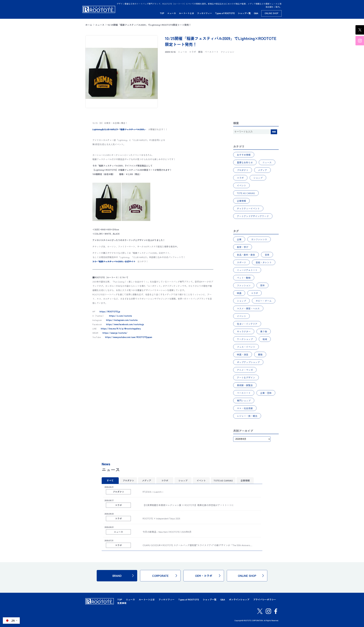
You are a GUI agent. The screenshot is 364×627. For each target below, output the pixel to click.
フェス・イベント (246, 346)
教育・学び (242, 247)
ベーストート (244, 393)
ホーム (88, 24)
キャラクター (244, 331)
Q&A (256, 13)
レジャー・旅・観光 (247, 416)
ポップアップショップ (248, 362)
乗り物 (263, 331)
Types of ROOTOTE (225, 13)
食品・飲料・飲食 (246, 254)
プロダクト (242, 170)
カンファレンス (259, 239)
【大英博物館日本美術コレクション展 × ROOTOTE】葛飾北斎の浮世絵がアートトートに (188, 505)
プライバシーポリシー (264, 599)
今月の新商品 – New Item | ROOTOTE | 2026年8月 (167, 531)
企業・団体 (266, 393)
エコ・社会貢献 (245, 408)
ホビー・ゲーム (264, 300)
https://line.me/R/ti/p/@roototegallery (121, 328)
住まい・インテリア (247, 323)
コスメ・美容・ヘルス (248, 308)
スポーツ (241, 262)
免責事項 (121, 603)
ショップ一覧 (244, 13)
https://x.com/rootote (120, 315)
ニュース (171, 13)
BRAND (117, 576)
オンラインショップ (239, 599)
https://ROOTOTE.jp (110, 311)
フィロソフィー (204, 13)
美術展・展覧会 (245, 385)
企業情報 (241, 200)
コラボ (240, 177)
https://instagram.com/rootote (121, 319)
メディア (262, 170)
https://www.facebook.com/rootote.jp (125, 324)
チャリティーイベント (248, 208)
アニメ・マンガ (245, 370)
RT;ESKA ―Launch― (153, 491)
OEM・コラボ (203, 576)
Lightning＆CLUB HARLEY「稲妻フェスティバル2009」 (119, 129)
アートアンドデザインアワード (253, 216)
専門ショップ (244, 400)
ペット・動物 (244, 277)
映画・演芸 (242, 354)
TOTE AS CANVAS (246, 193)
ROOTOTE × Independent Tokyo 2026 (161, 518)
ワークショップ (245, 339)
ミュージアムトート (247, 270)
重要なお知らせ (245, 162)
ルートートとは (186, 13)
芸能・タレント (264, 262)
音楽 (267, 254)
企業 (239, 239)
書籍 (260, 354)
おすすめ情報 (244, 154)
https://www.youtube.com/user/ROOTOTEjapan (128, 337)
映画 (239, 293)
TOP (162, 13)
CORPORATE (160, 576)
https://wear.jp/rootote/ (115, 332)
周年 (262, 285)
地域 (264, 339)
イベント (241, 185)
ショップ (257, 177)
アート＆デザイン (246, 377)
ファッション (244, 285)
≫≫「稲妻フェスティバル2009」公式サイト (113, 261)
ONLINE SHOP (271, 13)
